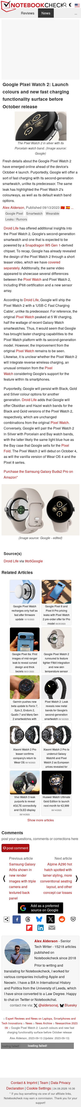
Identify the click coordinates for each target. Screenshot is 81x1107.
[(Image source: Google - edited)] (40, 509)
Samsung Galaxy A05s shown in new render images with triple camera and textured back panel (22, 881)
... (76, 13)
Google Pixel (14, 213)
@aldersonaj (48, 1005)
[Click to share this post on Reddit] (62, 919)
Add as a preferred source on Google (45, 908)
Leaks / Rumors (16, 219)
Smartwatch (34, 213)
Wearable (52, 213)
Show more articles (40, 820)
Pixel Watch (32, 279)
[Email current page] (52, 928)
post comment (17, 847)
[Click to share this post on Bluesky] (39, 919)
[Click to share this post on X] (50, 919)
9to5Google (34, 560)
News (45, 13)
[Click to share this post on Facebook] (17, 919)
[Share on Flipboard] (29, 928)
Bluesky (70, 1005)
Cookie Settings (39, 1088)
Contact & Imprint (24, 1082)
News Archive (43, 1023)
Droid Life (11, 228)
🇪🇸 (68, 207)
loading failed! (10, 1046)
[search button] (65, 5)
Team (44, 1082)
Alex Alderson (13, 207)
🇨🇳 (62, 207)
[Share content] (7, 919)
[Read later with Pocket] (73, 919)
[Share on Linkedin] (40, 928)
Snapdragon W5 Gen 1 (42, 245)
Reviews (27, 13)
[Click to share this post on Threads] (28, 919)
